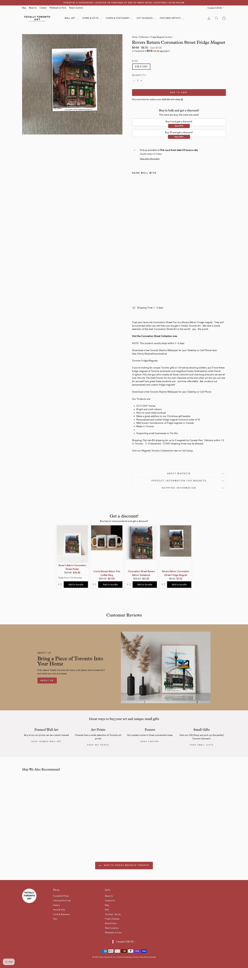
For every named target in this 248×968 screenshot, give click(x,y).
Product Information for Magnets (179, 481)
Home (134, 37)
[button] (179, 51)
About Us (33, 7)
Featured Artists (170, 18)
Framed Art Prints (60, 896)
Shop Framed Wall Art (46, 741)
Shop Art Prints (98, 745)
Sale (55, 918)
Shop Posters (150, 741)
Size (135, 61)
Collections (144, 37)
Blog (24, 7)
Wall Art (70, 18)
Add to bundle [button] (75, 584)
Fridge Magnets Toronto (161, 37)
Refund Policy (111, 923)
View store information (150, 159)
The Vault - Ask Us (113, 914)
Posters (56, 905)
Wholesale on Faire (58, 7)
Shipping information (179, 488)
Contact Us (110, 900)
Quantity (139, 75)
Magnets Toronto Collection (156, 450)
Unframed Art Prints (62, 900)
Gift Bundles (145, 18)
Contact (43, 7)
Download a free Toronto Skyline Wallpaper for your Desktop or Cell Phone (172, 391)
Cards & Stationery (118, 18)
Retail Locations (76, 7)
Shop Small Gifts (201, 745)
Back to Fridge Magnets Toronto (126, 865)
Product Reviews (112, 918)
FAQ (107, 909)
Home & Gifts (90, 18)
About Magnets (179, 473)
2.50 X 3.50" (141, 66)
